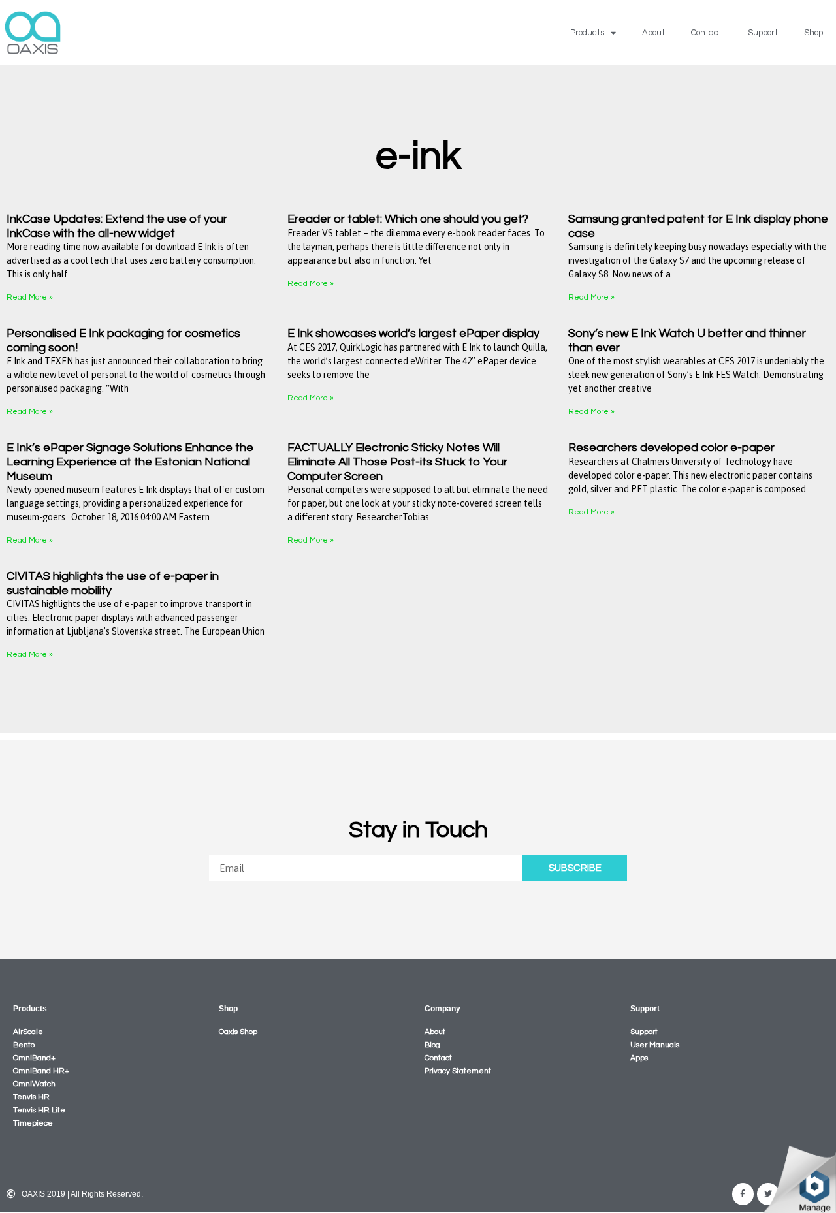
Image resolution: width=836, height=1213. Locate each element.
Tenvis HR (31, 1097)
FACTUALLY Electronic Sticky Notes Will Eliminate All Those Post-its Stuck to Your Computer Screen (397, 461)
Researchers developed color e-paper (671, 447)
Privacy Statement (458, 1071)
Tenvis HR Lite (39, 1110)
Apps (639, 1058)
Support (763, 32)
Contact (706, 32)
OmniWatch (34, 1084)
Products (587, 32)
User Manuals (654, 1045)
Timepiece (33, 1123)
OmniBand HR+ (41, 1071)
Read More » (30, 297)
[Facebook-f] (743, 1194)
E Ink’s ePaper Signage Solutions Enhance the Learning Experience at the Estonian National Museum (130, 461)
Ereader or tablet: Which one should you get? (407, 219)
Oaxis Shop (238, 1032)
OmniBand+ (34, 1058)
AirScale (28, 1032)
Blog (432, 1045)
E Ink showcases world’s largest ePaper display (413, 333)
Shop (813, 32)
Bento (24, 1045)
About (653, 32)
